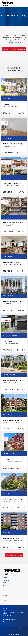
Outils (4, 590)
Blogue (5, 595)
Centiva (17, 634)
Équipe (4, 582)
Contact (5, 598)
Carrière (5, 587)
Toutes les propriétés (14, 555)
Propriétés (6, 580)
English (5, 600)
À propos (5, 585)
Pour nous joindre (18, 49)
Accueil (5, 49)
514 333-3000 (8, 615)
